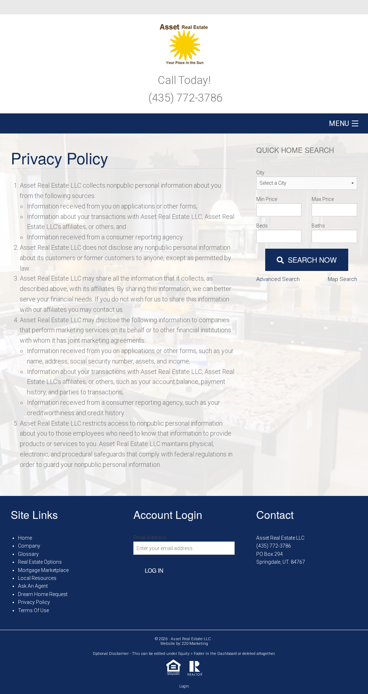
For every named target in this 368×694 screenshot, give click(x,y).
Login (184, 686)
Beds (262, 226)
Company (29, 546)
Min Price (266, 199)
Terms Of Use (33, 610)
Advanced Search (278, 279)
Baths (318, 226)
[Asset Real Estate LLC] (184, 42)
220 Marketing (195, 643)
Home (25, 538)
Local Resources (37, 578)
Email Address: (150, 537)
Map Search (342, 279)
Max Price (323, 199)
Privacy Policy (34, 602)
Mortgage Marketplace (43, 570)
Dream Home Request (43, 594)
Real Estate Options (40, 562)
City (260, 172)
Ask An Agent (33, 586)
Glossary (28, 554)
